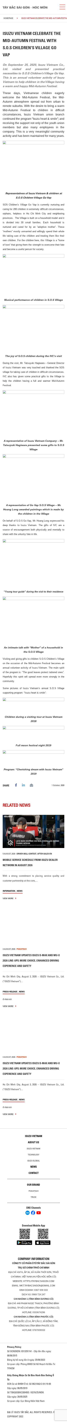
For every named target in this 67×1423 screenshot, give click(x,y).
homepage (8, 18)
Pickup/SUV (34, 1191)
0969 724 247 (38, 1294)
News (20, 891)
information (9, 891)
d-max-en (7, 999)
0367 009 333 (41, 1290)
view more (8, 898)
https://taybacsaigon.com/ (38, 1281)
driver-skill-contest (26, 853)
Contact (34, 1173)
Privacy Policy (14, 1346)
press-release (10, 991)
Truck (33, 1197)
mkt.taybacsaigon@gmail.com (37, 1285)
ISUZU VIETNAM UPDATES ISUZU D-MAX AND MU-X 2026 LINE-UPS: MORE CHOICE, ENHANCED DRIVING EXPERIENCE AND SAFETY (31, 960)
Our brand (33, 1184)
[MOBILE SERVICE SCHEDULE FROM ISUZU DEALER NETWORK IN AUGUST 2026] (33, 831)
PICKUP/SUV (22, 949)
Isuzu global (33, 1160)
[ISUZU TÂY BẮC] (28, 7)
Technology (33, 1154)
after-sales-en (44, 853)
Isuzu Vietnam (33, 1136)
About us (33, 1142)
